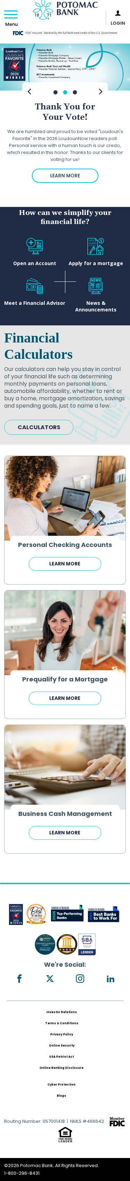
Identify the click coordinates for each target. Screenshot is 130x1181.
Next (101, 91)
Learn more (64, 563)
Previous (29, 91)
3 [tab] (75, 92)
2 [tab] (65, 92)
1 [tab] (55, 92)
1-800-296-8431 (22, 1173)
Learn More (65, 175)
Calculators (39, 427)
